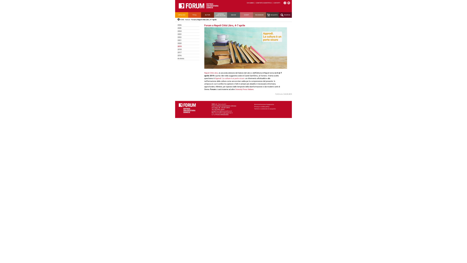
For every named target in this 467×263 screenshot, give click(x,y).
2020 (179, 43)
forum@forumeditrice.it (224, 111)
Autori (207, 15)
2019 (179, 46)
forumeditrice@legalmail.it (224, 113)
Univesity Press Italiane (244, 89)
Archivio (181, 58)
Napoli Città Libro (211, 73)
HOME (182, 20)
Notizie (187, 20)
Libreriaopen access (220, 14)
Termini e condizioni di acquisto (265, 109)
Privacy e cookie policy (261, 107)
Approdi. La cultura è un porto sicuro (229, 78)
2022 (179, 37)
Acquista (274, 15)
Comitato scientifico (264, 3)
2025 (179, 28)
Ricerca (287, 15)
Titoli (194, 15)
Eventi (246, 15)
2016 (179, 55)
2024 (179, 31)
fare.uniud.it (222, 104)
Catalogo (181, 15)
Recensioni (259, 15)
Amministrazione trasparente (264, 104)
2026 (179, 25)
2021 (179, 40)
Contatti (276, 3)
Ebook (233, 15)
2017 (179, 52)
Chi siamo (250, 3)
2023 (179, 34)
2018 (179, 49)
